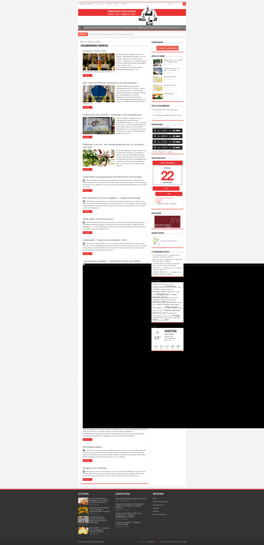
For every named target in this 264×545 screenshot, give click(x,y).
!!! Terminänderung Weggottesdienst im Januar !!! (167, 115)
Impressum (109, 4)
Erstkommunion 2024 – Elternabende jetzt (165, 110)
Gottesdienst (157, 291)
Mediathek (173, 300)
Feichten (112, 27)
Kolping (167, 299)
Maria (159, 202)
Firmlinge (179, 287)
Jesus (164, 297)
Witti (167, 320)
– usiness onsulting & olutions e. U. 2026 (170, 541)
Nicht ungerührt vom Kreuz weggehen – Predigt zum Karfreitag (111, 198)
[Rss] (168, 4)
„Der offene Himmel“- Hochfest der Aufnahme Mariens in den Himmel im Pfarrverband (98, 519)
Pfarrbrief (160, 27)
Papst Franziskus (163, 304)
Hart (119, 27)
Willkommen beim (91, 27)
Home (82, 27)
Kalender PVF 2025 (170, 85)
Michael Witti (159, 302)
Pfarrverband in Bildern (149, 27)
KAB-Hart (175, 297)
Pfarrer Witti (161, 313)
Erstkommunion (159, 287)
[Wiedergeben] (155, 131)
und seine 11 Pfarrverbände (168, 241)
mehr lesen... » (87, 75)
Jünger (170, 297)
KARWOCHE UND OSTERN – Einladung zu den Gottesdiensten (112, 115)
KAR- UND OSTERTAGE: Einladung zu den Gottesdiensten (110, 83)
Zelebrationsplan (169, 93)
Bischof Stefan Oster (163, 284)
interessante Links (158, 505)
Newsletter (156, 511)
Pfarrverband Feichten (161, 252)
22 (167, 175)
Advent (155, 284)
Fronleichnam (170, 289)
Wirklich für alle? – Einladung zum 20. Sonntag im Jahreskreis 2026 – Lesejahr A (100, 509)
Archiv (155, 498)
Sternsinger (176, 318)
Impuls (156, 297)
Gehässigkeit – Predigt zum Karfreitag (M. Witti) (105, 240)
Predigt (176, 315)
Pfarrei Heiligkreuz (160, 310)
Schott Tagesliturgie (167, 163)
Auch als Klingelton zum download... (163, 152)
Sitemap (116, 4)
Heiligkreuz (127, 27)
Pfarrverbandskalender (159, 514)
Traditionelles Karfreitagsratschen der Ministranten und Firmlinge (112, 177)
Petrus (163, 308)
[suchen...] (184, 3)
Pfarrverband (102, 27)
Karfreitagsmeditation (92, 447)
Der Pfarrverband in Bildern (161, 501)
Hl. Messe (173, 295)
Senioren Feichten (168, 317)
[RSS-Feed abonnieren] (148, 46)
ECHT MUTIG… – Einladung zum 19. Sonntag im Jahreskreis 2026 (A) (99, 530)
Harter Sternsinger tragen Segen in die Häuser (131, 498)
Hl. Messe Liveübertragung (167, 48)
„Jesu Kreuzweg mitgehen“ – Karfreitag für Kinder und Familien (111, 261)
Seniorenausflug (157, 318)
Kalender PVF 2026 (170, 77)
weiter (168, 194)
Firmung (156, 289)
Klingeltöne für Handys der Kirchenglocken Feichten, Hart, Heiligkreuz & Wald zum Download (130, 506)
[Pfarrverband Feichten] (132, 15)
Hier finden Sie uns (172, 27)
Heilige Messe (171, 291)
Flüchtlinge (162, 289)
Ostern (154, 304)
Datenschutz (100, 4)
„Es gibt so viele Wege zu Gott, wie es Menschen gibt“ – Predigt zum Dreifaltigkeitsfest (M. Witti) (128, 515)
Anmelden (124, 4)
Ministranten (171, 302)
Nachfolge (179, 302)
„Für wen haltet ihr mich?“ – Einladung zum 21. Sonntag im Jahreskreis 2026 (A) (111, 34)
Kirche (162, 300)
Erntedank (171, 284)
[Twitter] (172, 4)
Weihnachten (161, 320)
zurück (166, 188)
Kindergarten (156, 300)
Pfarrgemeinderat (171, 313)
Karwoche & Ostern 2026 (94, 51)
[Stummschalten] (174, 131)
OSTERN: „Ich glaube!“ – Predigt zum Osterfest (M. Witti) (128, 523)
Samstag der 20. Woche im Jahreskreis (164, 199)
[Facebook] (170, 4)
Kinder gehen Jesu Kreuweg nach (98, 219)
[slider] (164, 130)
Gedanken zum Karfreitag (94, 468)
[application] (167, 130)
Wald (135, 27)
